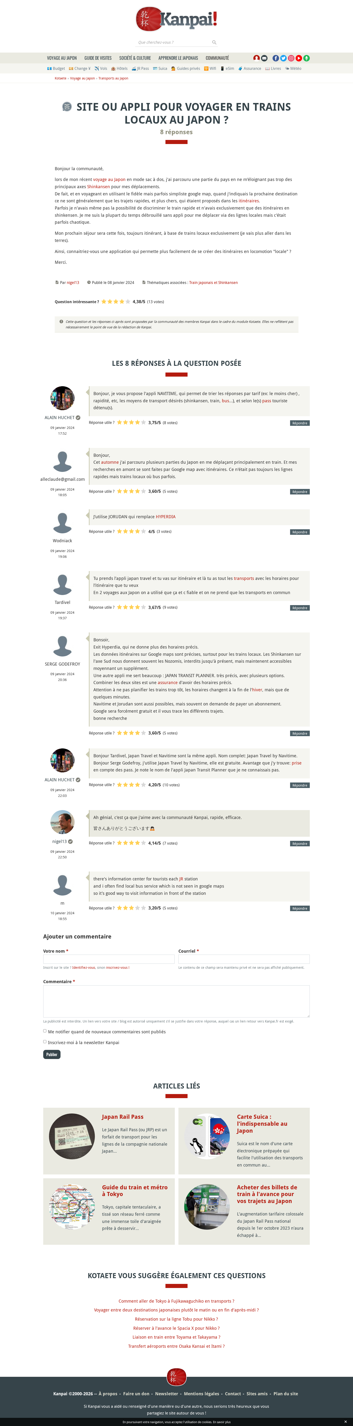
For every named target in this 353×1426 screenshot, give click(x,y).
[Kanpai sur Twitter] (283, 58)
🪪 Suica (160, 68)
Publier (51, 1054)
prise (297, 763)
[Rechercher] (214, 42)
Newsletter (166, 1393)
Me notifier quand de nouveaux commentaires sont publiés (107, 1032)
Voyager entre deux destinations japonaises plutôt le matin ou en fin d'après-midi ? (176, 1310)
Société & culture (135, 58)
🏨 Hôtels (119, 68)
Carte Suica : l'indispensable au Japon (262, 1123)
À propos (108, 1393)
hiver (257, 689)
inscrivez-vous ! (117, 967)
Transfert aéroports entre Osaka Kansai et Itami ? (176, 1346)
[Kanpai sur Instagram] (291, 58)
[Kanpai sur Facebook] (276, 58)
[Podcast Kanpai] (306, 58)
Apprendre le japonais (178, 58)
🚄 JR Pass (140, 68)
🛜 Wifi (210, 68)
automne (110, 462)
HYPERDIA (166, 516)
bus (225, 400)
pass (266, 400)
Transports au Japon (113, 78)
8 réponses (176, 132)
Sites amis (257, 1393)
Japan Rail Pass (123, 1116)
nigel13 (73, 282)
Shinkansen (98, 186)
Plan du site (286, 1393)
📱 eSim (227, 68)
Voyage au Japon (62, 58)
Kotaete (61, 78)
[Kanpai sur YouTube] (299, 58)
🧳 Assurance (249, 68)
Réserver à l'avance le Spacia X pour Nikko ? (176, 1328)
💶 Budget (56, 68)
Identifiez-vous (83, 967)
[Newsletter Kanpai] (264, 58)
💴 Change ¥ (80, 68)
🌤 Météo (293, 68)
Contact (233, 1393)
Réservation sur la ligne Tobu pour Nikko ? (176, 1319)
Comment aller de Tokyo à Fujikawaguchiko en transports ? (176, 1301)
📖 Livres (273, 68)
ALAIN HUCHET (59, 417)
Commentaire (59, 981)
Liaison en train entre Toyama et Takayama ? (176, 1337)
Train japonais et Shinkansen (213, 282)
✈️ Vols (100, 68)
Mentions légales (201, 1393)
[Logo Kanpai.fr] (176, 19)
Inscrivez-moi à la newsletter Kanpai (83, 1042)
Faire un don (136, 1393)
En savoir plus (222, 1422)
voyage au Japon (109, 179)
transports (244, 578)
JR (181, 879)
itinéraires (249, 201)
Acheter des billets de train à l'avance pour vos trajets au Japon (267, 1194)
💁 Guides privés (185, 68)
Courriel (188, 951)
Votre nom (55, 951)
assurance (168, 682)
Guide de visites (98, 58)
